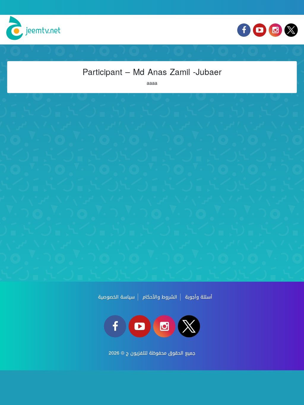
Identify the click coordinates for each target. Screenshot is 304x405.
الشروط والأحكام (159, 297)
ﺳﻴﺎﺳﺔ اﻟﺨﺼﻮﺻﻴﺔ (116, 297)
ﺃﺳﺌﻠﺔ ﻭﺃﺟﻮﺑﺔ (198, 297)
